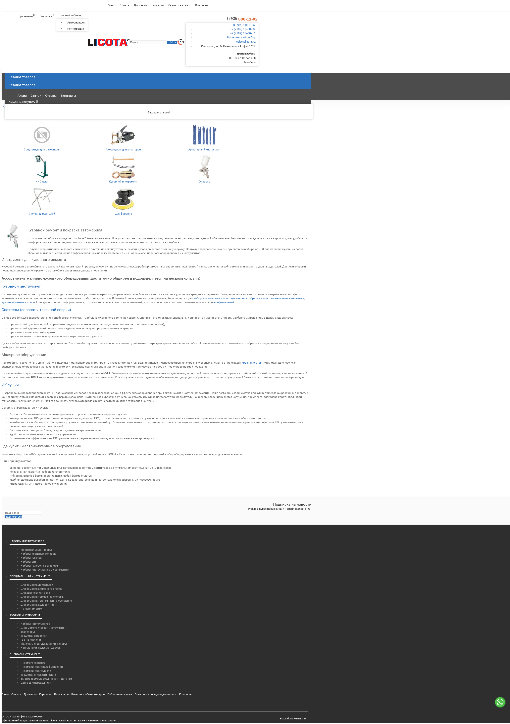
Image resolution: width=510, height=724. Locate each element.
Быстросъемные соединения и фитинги (46, 678)
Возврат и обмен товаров (88, 694)
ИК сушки (10, 385)
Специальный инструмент (30, 576)
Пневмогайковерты (33, 662)
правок (243, 298)
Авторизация (76, 22)
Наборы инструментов (27, 541)
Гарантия (157, 5)
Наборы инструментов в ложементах (45, 569)
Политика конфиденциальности (155, 694)
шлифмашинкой (223, 302)
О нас (111, 5)
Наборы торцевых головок (38, 553)
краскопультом (252, 362)
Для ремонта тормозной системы (42, 596)
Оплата (124, 5)
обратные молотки (261, 298)
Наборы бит (28, 561)
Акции (22, 96)
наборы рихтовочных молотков (214, 298)
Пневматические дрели (36, 670)
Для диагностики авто (35, 592)
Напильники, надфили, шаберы (41, 647)
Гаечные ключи (31, 639)
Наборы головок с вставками (40, 565)
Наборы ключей (31, 557)
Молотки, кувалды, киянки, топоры (44, 643)
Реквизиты (61, 694)
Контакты (201, 5)
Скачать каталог (179, 5)
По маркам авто (31, 608)
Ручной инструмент (25, 615)
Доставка (140, 5)
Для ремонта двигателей (37, 584)
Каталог (22, 85)
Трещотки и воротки (34, 635)
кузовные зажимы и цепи (18, 302)
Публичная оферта (119, 694)
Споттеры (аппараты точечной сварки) (36, 309)
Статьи (36, 96)
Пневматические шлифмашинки (42, 666)
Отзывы (51, 96)
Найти (172, 42)
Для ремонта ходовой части (39, 604)
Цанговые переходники (36, 682)
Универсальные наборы (36, 549)
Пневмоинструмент (25, 654)
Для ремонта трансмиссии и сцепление (46, 600)
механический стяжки (289, 298)
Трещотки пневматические (38, 674)
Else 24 (302, 718)
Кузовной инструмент (21, 286)
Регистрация (75, 28)
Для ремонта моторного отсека (41, 588)
